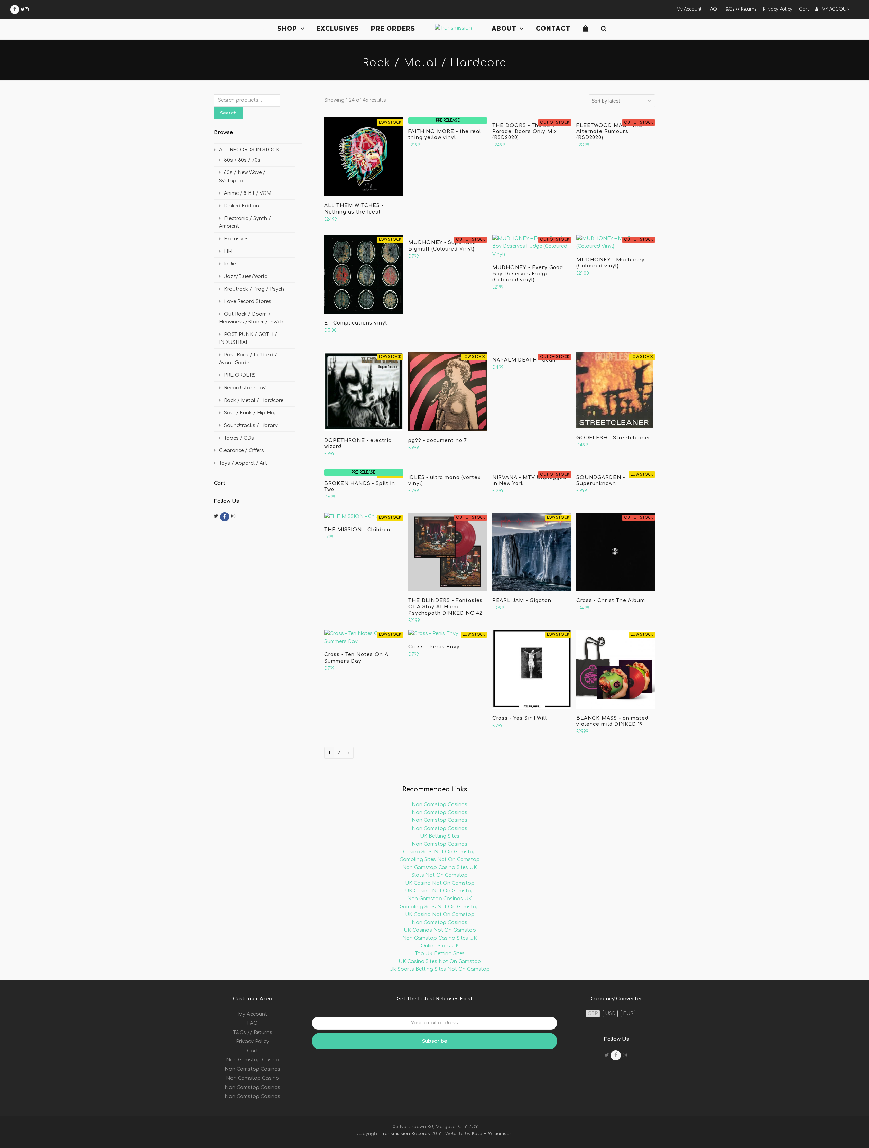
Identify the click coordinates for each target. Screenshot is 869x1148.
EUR (628, 1013)
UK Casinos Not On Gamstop (440, 930)
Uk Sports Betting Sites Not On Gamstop (439, 969)
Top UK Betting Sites (440, 953)
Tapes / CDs (239, 438)
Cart (252, 1050)
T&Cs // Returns (252, 1032)
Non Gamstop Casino (252, 1059)
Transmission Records (405, 1133)
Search (228, 112)
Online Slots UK (440, 945)
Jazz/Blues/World (246, 276)
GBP (593, 1013)
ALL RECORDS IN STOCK (249, 149)
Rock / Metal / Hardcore (253, 400)
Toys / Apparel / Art (243, 463)
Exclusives (236, 238)
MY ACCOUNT (837, 9)
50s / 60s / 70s (242, 160)
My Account (252, 1014)
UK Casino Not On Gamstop (440, 883)
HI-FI (230, 251)
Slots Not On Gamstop (439, 875)
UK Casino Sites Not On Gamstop (440, 961)
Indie (230, 263)
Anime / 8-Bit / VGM (247, 193)
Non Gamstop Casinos (439, 804)
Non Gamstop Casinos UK (439, 898)
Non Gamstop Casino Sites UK (439, 867)
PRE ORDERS (240, 375)
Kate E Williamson (491, 1133)
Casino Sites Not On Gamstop (440, 851)
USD (610, 1013)
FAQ (252, 1023)
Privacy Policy (252, 1041)
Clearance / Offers (241, 450)
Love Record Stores (247, 301)
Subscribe (434, 1041)
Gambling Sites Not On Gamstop (440, 859)
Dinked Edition (241, 205)
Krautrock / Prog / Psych (254, 289)
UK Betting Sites (439, 836)
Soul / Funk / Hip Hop (251, 412)
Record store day (245, 387)
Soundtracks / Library (251, 425)
